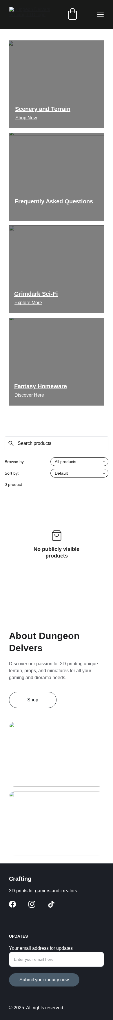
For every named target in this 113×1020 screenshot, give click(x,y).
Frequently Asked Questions (54, 201)
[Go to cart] (72, 14)
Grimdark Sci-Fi (36, 294)
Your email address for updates (41, 948)
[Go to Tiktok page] (51, 904)
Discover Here (29, 395)
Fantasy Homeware (40, 386)
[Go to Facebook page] (12, 904)
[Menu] (100, 14)
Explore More (28, 302)
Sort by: (12, 473)
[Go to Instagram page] (31, 904)
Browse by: (15, 461)
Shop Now (26, 117)
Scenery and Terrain (42, 109)
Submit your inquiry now (44, 979)
